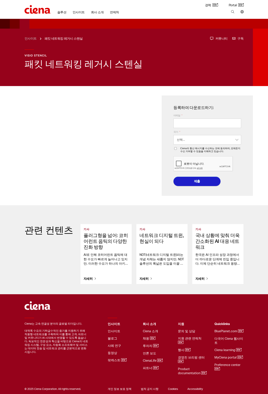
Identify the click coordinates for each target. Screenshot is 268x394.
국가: (176, 132)
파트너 (148, 368)
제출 (197, 181)
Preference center (227, 365)
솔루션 (61, 12)
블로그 (112, 338)
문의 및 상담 (186, 331)
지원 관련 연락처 (190, 338)
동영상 (112, 353)
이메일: (177, 115)
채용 (146, 338)
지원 (181, 324)
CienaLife (150, 360)
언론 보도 (149, 353)
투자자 (148, 346)
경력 (208, 5)
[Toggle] (134, 324)
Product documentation (189, 371)
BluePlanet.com (226, 331)
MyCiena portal (225, 357)
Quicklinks (222, 324)
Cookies (173, 389)
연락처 (114, 12)
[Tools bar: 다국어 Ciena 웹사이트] (241, 12)
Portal (233, 5)
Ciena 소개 (150, 331)
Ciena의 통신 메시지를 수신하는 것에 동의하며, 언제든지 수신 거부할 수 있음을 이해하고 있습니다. (210, 150)
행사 (181, 350)
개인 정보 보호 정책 (119, 389)
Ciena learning (225, 350)
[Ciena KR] (38, 8)
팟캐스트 (114, 360)
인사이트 (79, 12)
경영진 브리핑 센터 (191, 357)
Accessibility (195, 389)
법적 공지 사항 (150, 389)
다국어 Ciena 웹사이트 (228, 340)
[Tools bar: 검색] (233, 12)
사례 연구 (114, 345)
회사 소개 (97, 12)
